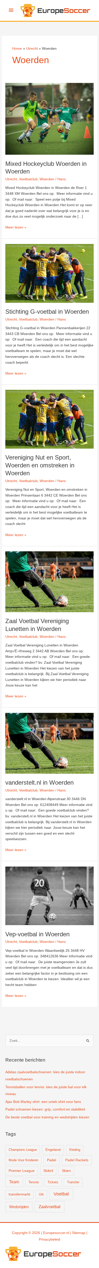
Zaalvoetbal (49, 1206)
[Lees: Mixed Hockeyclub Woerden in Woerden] (49, 118)
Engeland (53, 1150)
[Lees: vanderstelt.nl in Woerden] (49, 743)
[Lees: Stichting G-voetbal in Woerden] (49, 273)
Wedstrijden (19, 1207)
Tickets (52, 1182)
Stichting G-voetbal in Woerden (47, 311)
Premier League (22, 1171)
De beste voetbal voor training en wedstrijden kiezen (47, 1117)
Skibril (48, 1171)
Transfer (73, 1182)
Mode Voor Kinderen (23, 1160)
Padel (51, 1160)
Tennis (33, 1182)
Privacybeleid (49, 1239)
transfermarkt (19, 1194)
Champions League (23, 1150)
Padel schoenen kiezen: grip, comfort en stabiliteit (45, 1109)
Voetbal (61, 1193)
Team (14, 1182)
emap (80, 1233)
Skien (66, 1171)
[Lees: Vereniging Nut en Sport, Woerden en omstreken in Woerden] (49, 419)
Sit (74, 1233)
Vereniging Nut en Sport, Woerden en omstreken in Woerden (39, 465)
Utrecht (11, 179)
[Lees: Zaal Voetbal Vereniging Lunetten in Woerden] (49, 582)
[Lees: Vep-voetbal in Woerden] (49, 895)
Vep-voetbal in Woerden (37, 934)
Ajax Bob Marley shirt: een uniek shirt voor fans (43, 1102)
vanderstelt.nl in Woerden (39, 782)
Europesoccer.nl (56, 1233)
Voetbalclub (28, 179)
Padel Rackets (76, 1160)
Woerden (47, 179)
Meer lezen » (15, 228)
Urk (41, 1194)
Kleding (74, 1150)
